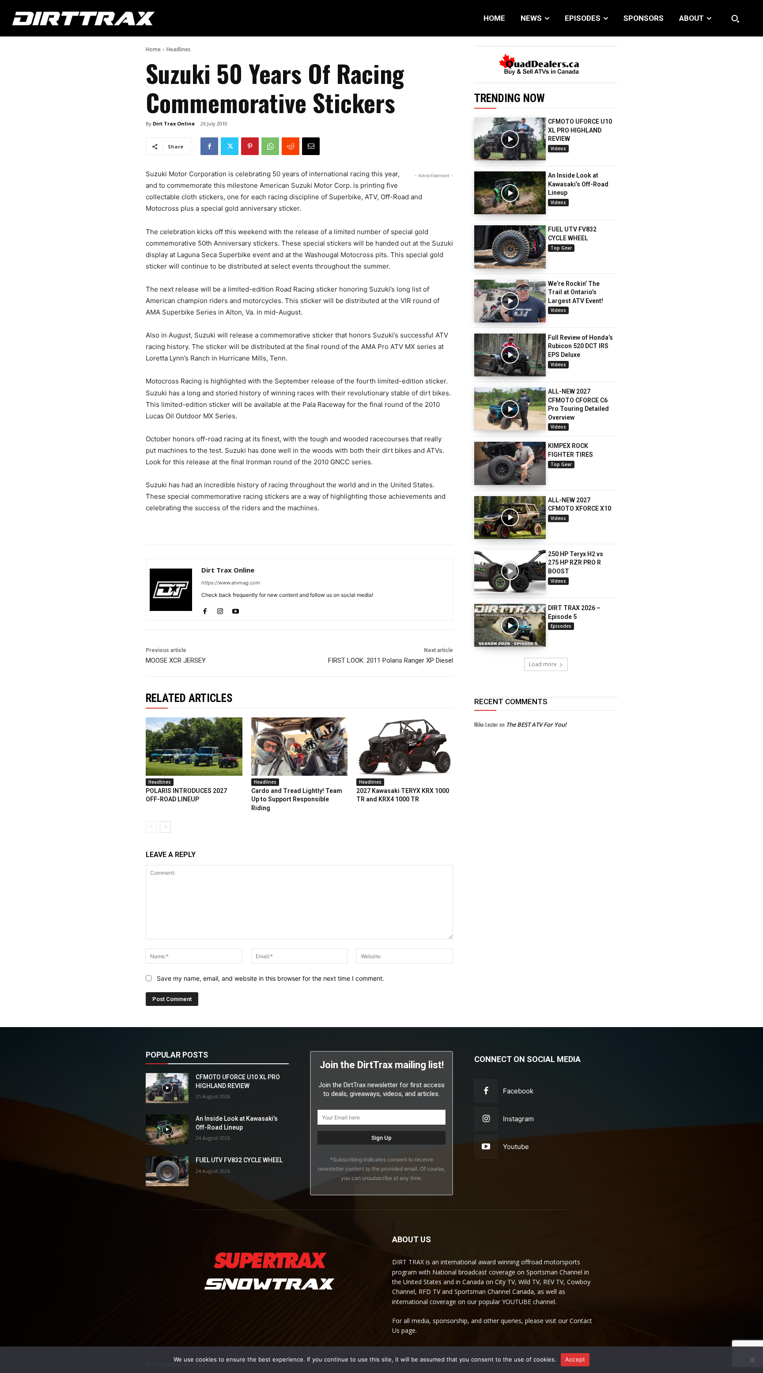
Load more (543, 664)
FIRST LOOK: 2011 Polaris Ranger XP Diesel (390, 660)
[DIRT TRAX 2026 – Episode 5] (510, 625)
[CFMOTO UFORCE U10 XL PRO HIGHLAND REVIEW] (510, 139)
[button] (735, 18)
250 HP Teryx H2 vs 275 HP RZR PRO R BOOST (575, 562)
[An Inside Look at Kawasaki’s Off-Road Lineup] (510, 192)
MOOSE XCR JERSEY (176, 660)
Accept (575, 1359)
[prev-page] (151, 827)
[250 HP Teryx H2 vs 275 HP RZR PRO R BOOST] (510, 571)
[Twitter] (229, 146)
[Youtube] (235, 609)
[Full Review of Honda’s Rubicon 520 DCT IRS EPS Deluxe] (510, 355)
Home (153, 49)
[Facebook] (209, 146)
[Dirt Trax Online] (171, 589)
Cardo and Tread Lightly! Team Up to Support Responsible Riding (296, 799)
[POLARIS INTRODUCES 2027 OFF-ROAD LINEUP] (194, 746)
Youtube (516, 1146)
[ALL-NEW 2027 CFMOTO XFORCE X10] (510, 517)
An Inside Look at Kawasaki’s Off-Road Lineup (578, 184)
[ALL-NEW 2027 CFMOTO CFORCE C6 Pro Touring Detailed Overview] (510, 408)
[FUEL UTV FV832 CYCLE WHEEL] (510, 246)
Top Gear (561, 248)
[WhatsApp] (270, 146)
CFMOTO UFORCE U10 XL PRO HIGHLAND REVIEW (580, 130)
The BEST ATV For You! (536, 724)
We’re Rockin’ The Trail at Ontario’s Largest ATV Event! (575, 292)
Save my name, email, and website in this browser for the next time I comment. (270, 978)
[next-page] (165, 827)
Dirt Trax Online (174, 123)
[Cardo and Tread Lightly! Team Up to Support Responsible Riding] (299, 746)
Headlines (178, 49)
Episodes (561, 626)
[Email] (311, 146)
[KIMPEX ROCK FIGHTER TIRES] (510, 463)
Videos (558, 148)
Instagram (518, 1119)
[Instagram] (220, 609)
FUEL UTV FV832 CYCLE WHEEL (239, 1160)
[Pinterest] (250, 146)
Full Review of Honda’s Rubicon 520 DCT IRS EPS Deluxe (580, 346)
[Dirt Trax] (78, 18)
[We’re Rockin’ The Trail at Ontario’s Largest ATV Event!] (510, 301)
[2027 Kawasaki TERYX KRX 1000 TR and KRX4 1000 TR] (404, 746)
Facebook (518, 1091)
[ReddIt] (290, 146)
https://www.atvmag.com (230, 583)
